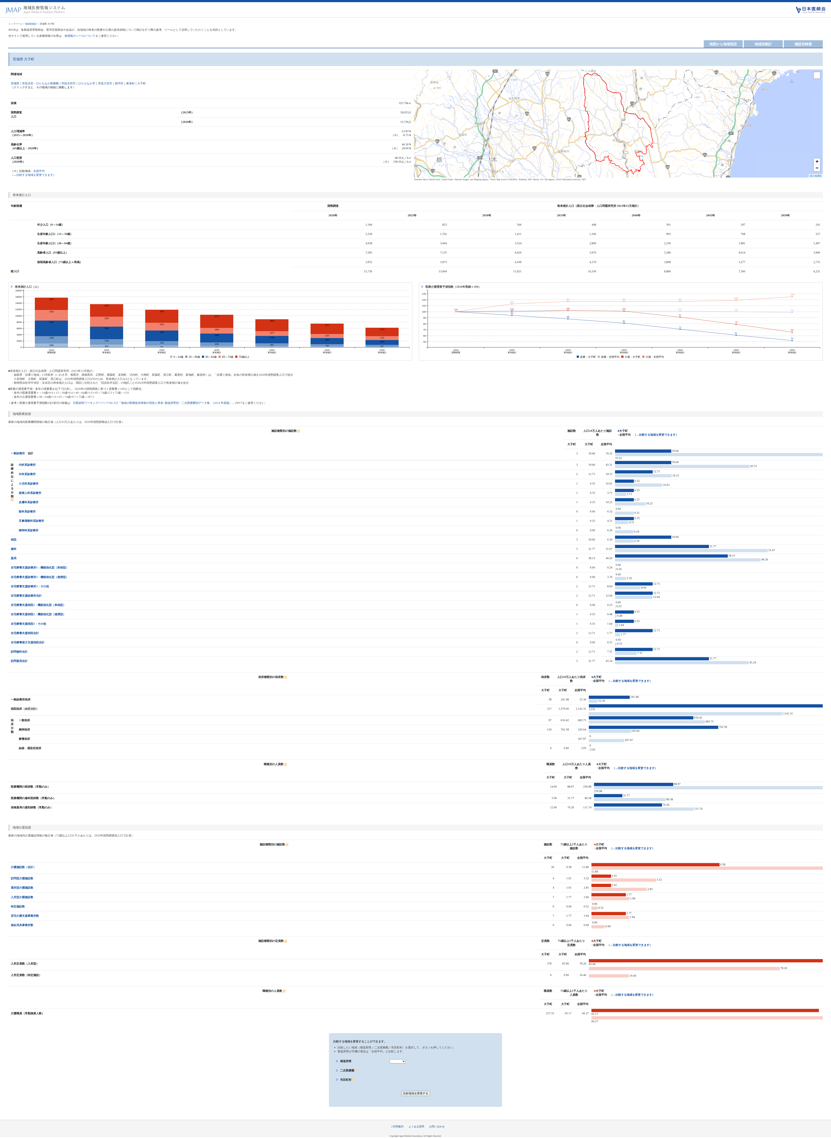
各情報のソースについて (79, 35)
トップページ (15, 23)
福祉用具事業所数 (22, 925)
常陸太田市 (68, 83)
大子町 (141, 83)
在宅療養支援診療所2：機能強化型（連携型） (40, 577)
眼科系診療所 (27, 511)
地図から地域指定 (723, 44)
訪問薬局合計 (19, 661)
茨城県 (15, 83)
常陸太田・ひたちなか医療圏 (40, 83)
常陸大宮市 (105, 83)
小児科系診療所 (29, 483)
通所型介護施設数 (22, 887)
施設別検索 (803, 44)
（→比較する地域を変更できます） (655, 434)
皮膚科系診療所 (29, 502)
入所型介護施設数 (22, 897)
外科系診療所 (27, 474)
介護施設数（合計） (23, 867)
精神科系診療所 (29, 530)
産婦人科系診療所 (30, 492)
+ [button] (817, 161)
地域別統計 (31, 23)
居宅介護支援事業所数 (25, 915)
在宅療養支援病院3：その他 (28, 623)
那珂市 (119, 83)
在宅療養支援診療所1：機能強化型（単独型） (40, 567)
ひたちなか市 (86, 83)
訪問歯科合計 (19, 651)
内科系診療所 (27, 464)
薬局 (13, 558)
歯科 (13, 549)
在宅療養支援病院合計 (25, 633)
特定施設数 (18, 906)
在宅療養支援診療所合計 (26, 595)
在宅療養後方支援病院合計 (28, 642)
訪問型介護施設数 (22, 878)
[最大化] (817, 75)
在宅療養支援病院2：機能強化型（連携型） (38, 614)
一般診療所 (18, 453)
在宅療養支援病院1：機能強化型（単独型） (38, 605)
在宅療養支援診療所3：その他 (30, 586)
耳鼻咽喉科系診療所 (31, 520)
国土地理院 (816, 175)
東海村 (130, 83)
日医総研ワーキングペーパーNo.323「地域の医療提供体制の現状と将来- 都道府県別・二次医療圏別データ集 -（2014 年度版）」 (154, 402)
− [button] (817, 168)
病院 (13, 539)
